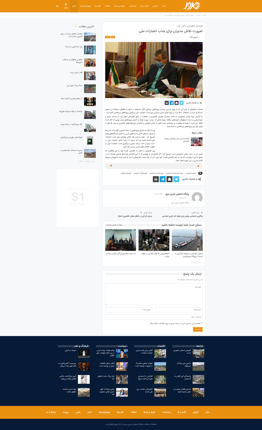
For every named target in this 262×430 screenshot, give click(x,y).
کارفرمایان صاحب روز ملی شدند (145, 390)
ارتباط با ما (51, 412)
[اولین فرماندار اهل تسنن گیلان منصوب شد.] (122, 392)
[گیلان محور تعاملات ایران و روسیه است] (122, 366)
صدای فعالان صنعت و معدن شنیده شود (182, 390)
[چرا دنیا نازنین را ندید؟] (90, 50)
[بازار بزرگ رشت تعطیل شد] (122, 379)
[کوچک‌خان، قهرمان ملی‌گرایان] (90, 140)
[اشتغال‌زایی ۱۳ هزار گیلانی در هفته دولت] (154, 240)
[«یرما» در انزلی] (84, 353)
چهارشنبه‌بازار (85, 6)
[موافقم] (198, 166)
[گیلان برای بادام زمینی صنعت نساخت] (160, 353)
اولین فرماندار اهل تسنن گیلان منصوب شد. (106, 392)
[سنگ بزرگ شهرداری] (90, 88)
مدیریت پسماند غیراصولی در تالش (71, 152)
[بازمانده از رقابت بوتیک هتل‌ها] (90, 114)
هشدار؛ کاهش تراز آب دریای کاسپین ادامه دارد (71, 35)
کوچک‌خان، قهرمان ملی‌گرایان (71, 137)
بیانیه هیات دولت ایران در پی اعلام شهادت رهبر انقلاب (105, 353)
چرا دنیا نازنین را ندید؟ (73, 46)
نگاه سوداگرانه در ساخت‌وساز (71, 124)
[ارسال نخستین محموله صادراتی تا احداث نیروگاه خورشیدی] (187, 240)
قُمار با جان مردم (76, 72)
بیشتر (66, 7)
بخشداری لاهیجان (191, 173)
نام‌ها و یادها (119, 6)
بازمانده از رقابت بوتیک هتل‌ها (71, 111)
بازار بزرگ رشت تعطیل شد (105, 377)
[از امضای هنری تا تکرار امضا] (90, 101)
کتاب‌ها (98, 6)
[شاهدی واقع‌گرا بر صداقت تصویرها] (90, 63)
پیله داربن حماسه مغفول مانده (69, 390)
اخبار (74, 6)
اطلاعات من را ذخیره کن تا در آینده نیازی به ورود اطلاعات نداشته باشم (175, 323)
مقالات (107, 6)
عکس (78, 412)
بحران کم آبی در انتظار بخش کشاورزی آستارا (135, 216)
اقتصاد (108, 37)
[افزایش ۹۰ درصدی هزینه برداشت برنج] (160, 379)
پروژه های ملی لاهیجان (156, 173)
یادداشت (132, 6)
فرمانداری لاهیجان (126, 173)
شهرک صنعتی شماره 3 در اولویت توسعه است (144, 365)
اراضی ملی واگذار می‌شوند (184, 365)
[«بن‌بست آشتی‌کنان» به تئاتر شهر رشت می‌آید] (84, 366)
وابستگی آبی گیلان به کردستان (182, 377)
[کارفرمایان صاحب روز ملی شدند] (160, 392)
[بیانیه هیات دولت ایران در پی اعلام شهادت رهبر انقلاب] (122, 353)
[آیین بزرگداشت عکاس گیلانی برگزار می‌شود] (84, 379)
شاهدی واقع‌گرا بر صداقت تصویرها (72, 61)
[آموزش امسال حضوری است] (198, 353)
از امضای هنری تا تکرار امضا (71, 98)
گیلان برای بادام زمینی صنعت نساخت (144, 352)
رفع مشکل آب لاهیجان (140, 173)
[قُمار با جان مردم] (90, 75)
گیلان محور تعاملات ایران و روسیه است (106, 365)
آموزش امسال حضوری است (182, 352)
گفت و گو (144, 6)
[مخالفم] (111, 166)
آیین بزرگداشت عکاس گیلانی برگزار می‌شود (67, 377)
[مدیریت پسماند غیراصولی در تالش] (90, 153)
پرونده (66, 412)
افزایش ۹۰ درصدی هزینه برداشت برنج (145, 377)
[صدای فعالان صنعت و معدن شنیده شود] (198, 392)
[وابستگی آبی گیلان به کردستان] (198, 379)
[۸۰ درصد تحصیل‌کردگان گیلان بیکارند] (120, 240)
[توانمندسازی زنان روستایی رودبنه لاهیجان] (197, 141)
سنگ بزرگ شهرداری (74, 85)
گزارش (155, 6)
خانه (164, 6)
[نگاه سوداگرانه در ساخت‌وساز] (90, 127)
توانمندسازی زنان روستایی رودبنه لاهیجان (176, 140)
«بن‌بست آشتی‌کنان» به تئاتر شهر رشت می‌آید (67, 365)
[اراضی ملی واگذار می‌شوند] (198, 366)
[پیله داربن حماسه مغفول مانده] (84, 392)
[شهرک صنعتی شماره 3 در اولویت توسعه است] (160, 366)
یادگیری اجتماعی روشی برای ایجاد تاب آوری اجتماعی (182, 216)
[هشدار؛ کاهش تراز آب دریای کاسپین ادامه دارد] (90, 37)
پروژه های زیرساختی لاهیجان (174, 173)
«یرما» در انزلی (70, 350)
